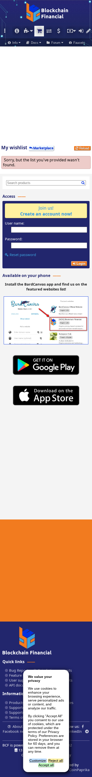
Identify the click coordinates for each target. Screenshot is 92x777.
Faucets (78, 43)
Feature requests (22, 675)
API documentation (24, 685)
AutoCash (58, 31)
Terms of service (22, 717)
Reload (83, 148)
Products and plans (24, 702)
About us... (21, 726)
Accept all (46, 765)
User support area (23, 680)
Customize (37, 760)
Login (81, 31)
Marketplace (39, 31)
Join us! (46, 211)
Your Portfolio (17, 31)
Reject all (55, 760)
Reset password (22, 254)
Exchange (48, 31)
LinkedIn (74, 731)
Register (88, 31)
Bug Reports (19, 670)
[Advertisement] (46, 94)
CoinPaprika (79, 769)
